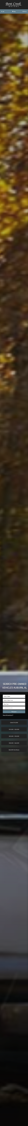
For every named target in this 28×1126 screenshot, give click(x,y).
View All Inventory (8, 715)
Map (14, 11)
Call (3, 11)
